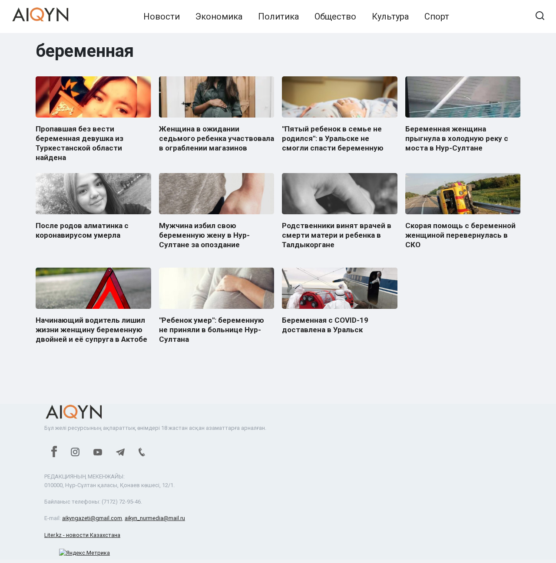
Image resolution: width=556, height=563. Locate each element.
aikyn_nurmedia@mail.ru (155, 518)
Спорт (436, 16)
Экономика (218, 16)
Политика (278, 16)
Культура (390, 16)
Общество (335, 16)
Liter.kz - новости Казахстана (82, 535)
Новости (161, 16)
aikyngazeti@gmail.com (92, 518)
